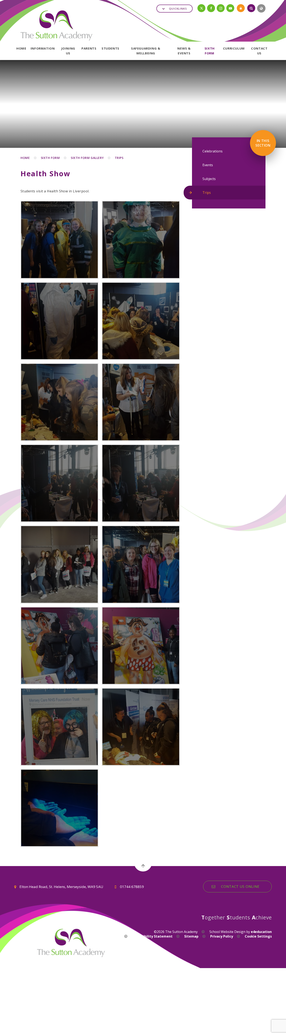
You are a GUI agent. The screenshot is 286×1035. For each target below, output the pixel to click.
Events (207, 165)
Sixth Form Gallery (87, 158)
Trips (119, 158)
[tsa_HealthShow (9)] (59, 239)
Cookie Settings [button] (258, 936)
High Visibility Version (102, 936)
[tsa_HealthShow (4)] (140, 402)
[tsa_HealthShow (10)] (140, 564)
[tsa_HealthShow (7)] (59, 321)
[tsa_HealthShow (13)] (59, 727)
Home (25, 158)
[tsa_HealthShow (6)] (140, 321)
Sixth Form (50, 158)
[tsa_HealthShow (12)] (140, 645)
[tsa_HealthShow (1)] (59, 564)
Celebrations (212, 151)
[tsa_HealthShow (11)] (59, 645)
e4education (261, 931)
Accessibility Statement (152, 936)
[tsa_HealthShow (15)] (59, 808)
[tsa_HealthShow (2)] (140, 483)
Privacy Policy (221, 936)
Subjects (209, 178)
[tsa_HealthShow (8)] (140, 239)
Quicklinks (178, 8)
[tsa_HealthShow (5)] (59, 402)
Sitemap (191, 936)
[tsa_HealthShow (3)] (59, 483)
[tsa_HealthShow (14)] (140, 727)
